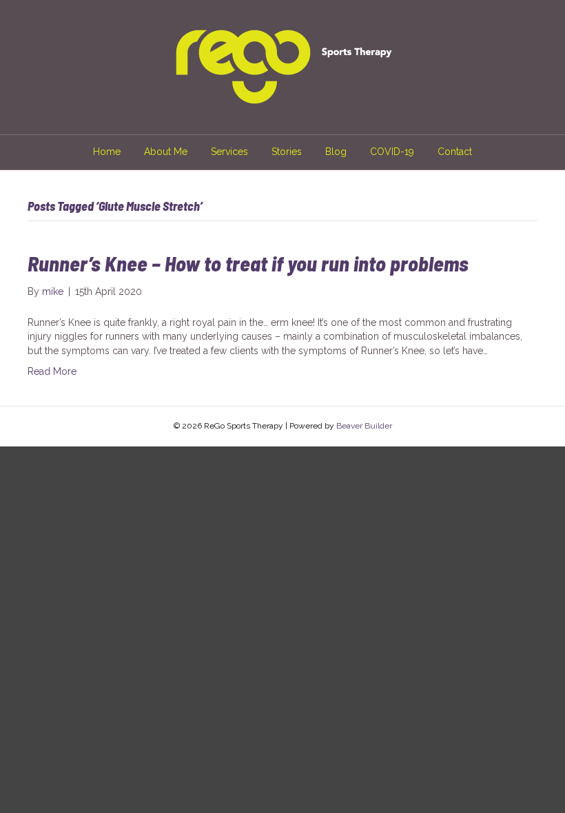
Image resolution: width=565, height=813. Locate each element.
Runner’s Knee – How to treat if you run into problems (248, 263)
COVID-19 (392, 151)
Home (107, 151)
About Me (165, 151)
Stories (286, 151)
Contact (455, 151)
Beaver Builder (364, 426)
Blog (336, 151)
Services (229, 151)
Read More (52, 371)
